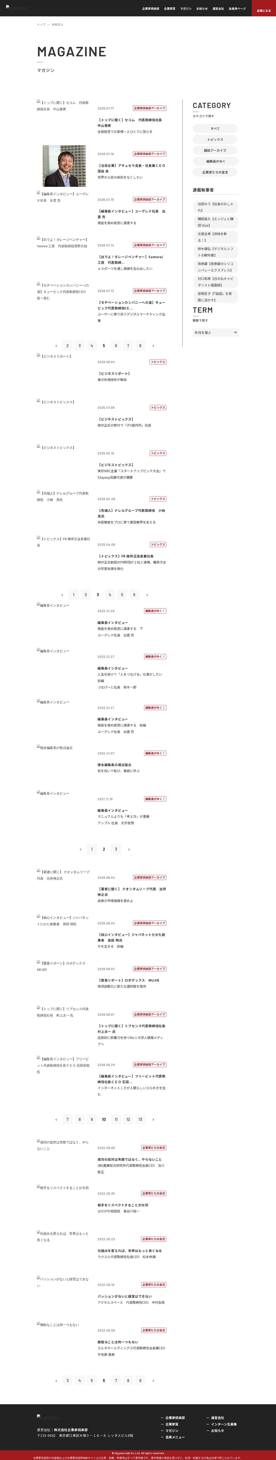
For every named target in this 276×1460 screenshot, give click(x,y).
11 (116, 1119)
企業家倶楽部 (150, 8)
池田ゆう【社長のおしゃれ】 (215, 207)
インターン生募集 (224, 1424)
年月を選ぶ (203, 332)
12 (128, 1119)
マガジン (186, 8)
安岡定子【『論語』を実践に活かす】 (215, 296)
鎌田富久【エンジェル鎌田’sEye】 (215, 222)
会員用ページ (237, 8)
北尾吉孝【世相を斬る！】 (212, 237)
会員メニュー (175, 1437)
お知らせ (202, 8)
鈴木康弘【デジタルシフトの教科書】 (215, 252)
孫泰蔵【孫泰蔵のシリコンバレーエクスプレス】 (215, 266)
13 (140, 1119)
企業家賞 (169, 8)
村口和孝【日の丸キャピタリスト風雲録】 (215, 281)
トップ (41, 24)
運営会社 (218, 8)
